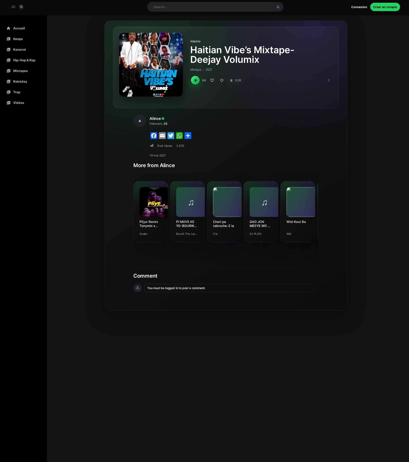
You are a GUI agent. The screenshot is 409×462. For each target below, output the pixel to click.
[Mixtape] (22, 71)
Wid (289, 233)
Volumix (195, 41)
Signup (385, 7)
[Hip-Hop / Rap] (22, 60)
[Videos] (22, 103)
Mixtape (195, 69)
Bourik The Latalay (188, 233)
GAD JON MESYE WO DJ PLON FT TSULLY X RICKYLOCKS (261, 224)
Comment (145, 276)
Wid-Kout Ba (296, 222)
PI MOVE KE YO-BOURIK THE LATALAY (187, 224)
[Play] (195, 80)
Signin (359, 7)
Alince (155, 118)
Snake (143, 233)
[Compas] (22, 39)
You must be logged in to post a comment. (176, 288)
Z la (215, 233)
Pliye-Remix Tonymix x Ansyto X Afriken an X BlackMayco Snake (149, 224)
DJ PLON (255, 233)
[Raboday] (22, 81)
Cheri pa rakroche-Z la (223, 224)
